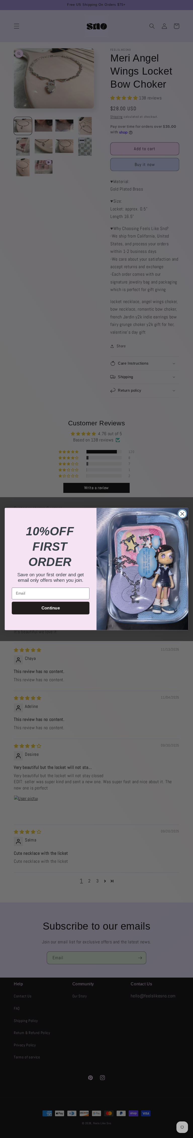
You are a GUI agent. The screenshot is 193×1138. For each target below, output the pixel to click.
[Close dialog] (182, 514)
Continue (50, 608)
